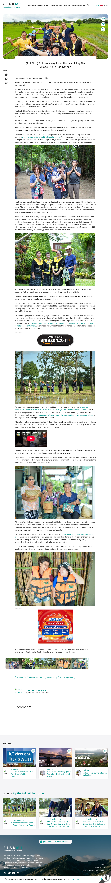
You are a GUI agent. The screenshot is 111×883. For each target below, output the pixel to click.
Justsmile (50, 769)
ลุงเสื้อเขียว (86, 770)
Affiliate (67, 5)
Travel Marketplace (78, 5)
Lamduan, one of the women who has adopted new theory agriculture (64, 415)
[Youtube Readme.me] (13, 873)
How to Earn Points (100, 867)
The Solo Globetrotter (18, 820)
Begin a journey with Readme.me (95, 870)
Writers (39, 5)
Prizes (46, 5)
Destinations (31, 5)
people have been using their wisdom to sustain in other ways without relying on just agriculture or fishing (54, 408)
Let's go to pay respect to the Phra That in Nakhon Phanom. (22, 774)
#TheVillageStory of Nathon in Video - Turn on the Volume (23, 824)
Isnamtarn (14, 769)
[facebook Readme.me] (5, 873)
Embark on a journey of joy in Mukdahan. (95, 774)
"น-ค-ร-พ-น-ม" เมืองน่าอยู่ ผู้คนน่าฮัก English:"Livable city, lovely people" (59, 774)
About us (104, 864)
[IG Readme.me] (18, 873)
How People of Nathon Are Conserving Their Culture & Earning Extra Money (94, 824)
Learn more (75, 879)
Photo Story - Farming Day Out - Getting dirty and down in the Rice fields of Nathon (58, 824)
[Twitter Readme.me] (9, 873)
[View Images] (14, 663)
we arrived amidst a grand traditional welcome (41, 137)
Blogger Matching (56, 5)
